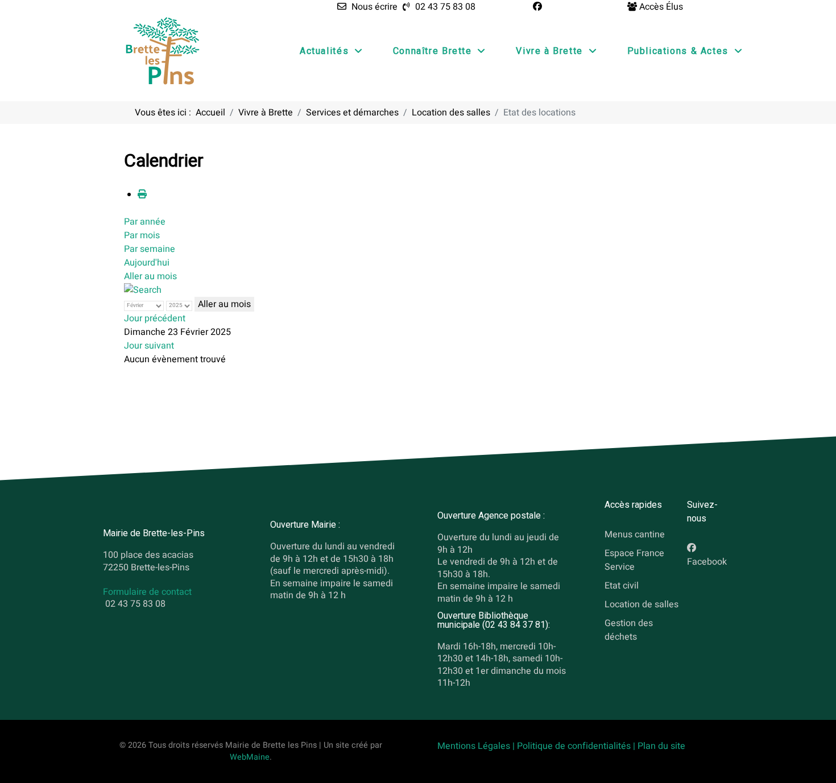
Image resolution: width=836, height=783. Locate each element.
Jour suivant (149, 346)
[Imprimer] (142, 194)
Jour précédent (154, 318)
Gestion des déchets (629, 630)
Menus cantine (635, 534)
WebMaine (250, 757)
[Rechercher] (143, 290)
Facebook (707, 562)
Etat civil (622, 586)
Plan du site (661, 746)
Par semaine (149, 249)
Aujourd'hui (146, 263)
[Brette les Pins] (163, 51)
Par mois (142, 235)
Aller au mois (150, 276)
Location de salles (641, 604)
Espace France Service (634, 560)
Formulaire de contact (147, 592)
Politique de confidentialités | (577, 746)
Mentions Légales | (477, 746)
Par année (144, 222)
